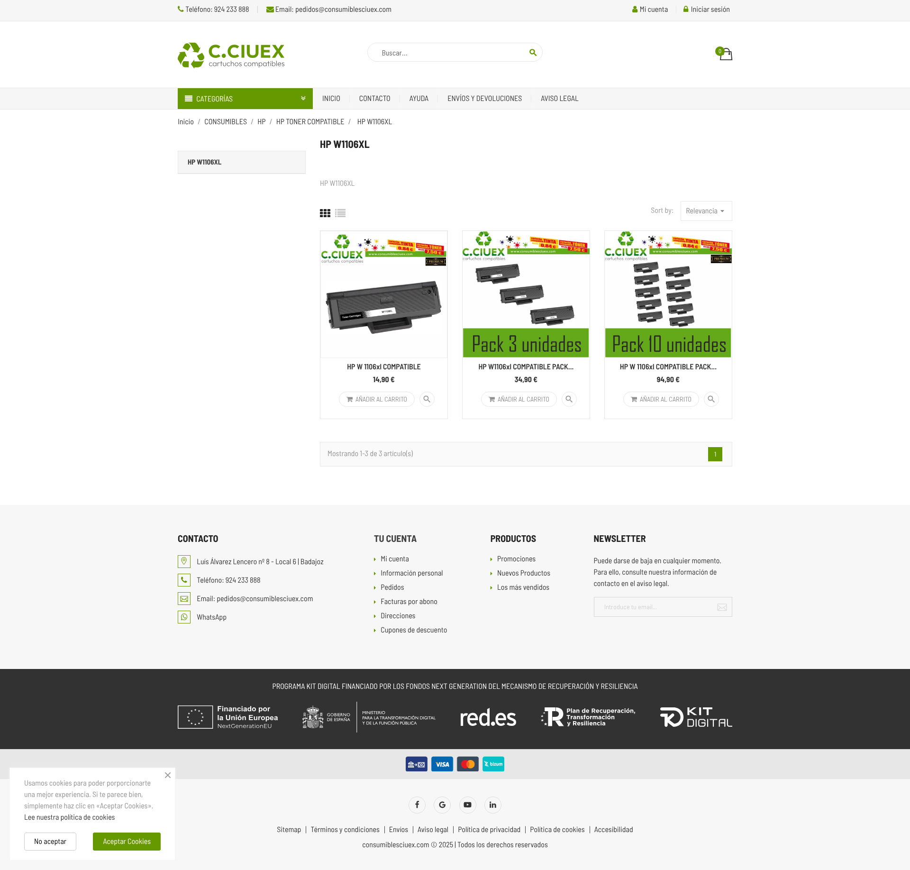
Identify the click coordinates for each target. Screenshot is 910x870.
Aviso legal (559, 98)
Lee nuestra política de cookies (69, 817)
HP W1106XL (204, 161)
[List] (340, 213)
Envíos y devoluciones (484, 98)
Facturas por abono (409, 602)
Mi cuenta (395, 559)
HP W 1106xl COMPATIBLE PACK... (668, 366)
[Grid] (325, 213)
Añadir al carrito (381, 399)
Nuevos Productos (523, 573)
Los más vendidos (523, 588)
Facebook (417, 805)
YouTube (467, 805)
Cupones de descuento (414, 630)
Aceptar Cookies (127, 841)
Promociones (516, 559)
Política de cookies (557, 829)
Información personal (412, 573)
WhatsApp (211, 617)
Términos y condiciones (344, 829)
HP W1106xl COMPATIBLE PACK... (525, 366)
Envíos (398, 829)
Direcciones (398, 616)
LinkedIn (492, 805)
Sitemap (289, 829)
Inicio (331, 98)
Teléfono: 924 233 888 (216, 9)
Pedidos (392, 588)
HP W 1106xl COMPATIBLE (384, 366)
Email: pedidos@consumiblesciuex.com (332, 9)
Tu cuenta (395, 538)
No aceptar (50, 841)
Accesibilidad (613, 829)
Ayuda (419, 98)
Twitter (442, 805)
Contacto (375, 98)
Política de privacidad (489, 829)
